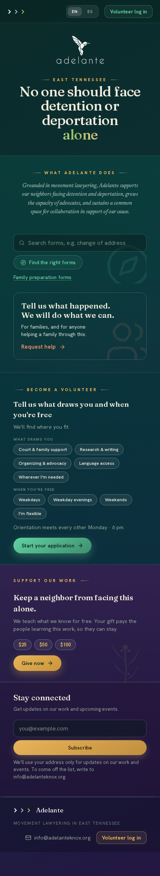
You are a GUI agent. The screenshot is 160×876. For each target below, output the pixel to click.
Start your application (48, 545)
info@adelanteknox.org (62, 837)
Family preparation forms (42, 277)
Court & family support (43, 450)
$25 (22, 645)
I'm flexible (30, 514)
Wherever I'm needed (41, 477)
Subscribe (80, 747)
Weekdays (29, 500)
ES (90, 11)
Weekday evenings (72, 500)
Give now (33, 663)
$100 (65, 645)
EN (75, 11)
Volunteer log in (128, 12)
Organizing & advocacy (42, 463)
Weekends (116, 500)
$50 (43, 645)
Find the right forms (52, 262)
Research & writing (99, 450)
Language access (96, 463)
